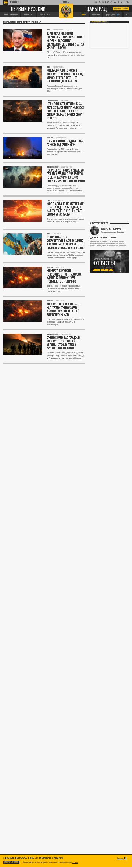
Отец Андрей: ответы (99, 21)
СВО (48, 30)
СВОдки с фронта (53, 100)
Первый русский (28, 9)
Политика (50, 137)
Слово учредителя (99, 223)
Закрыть (120, 858)
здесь (75, 862)
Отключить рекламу (121, 9)
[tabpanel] (109, 261)
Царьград (97, 9)
